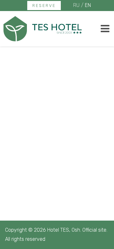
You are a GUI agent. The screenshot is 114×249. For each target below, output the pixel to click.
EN (88, 5)
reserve (44, 5)
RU (76, 5)
